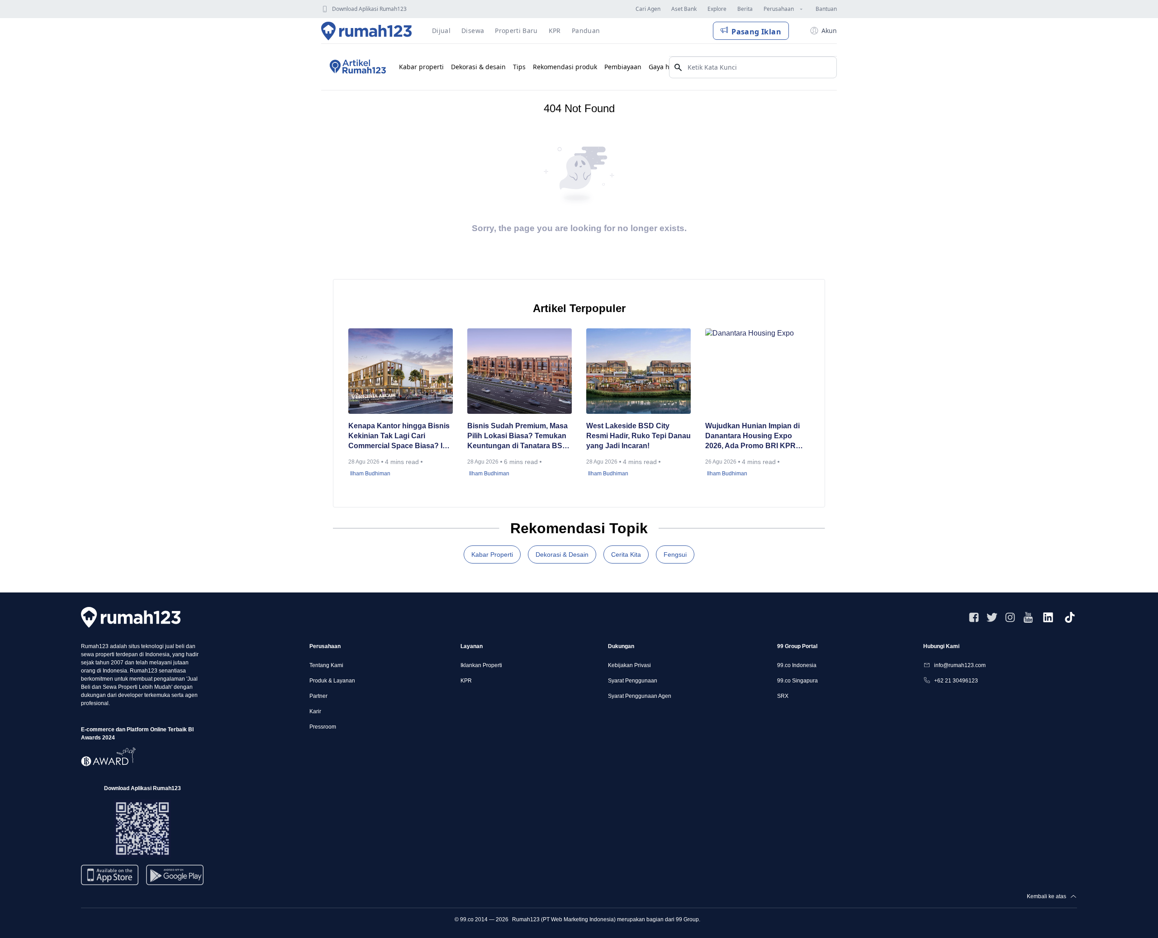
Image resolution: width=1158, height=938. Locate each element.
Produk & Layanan (332, 680)
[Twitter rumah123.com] (992, 617)
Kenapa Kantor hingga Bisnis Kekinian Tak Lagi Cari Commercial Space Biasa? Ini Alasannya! (399, 436)
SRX (782, 696)
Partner (318, 696)
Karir (315, 711)
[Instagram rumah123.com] (1010, 617)
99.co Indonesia (796, 665)
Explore (716, 9)
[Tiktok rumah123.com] (1070, 617)
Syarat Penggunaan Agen (639, 696)
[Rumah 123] (366, 30)
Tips (519, 66)
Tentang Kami (326, 665)
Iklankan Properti (481, 665)
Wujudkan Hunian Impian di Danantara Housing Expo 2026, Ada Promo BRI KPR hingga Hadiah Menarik (752, 436)
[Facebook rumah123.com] (973, 617)
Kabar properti (421, 66)
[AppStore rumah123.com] (109, 875)
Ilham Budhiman (370, 473)
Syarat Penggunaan (632, 680)
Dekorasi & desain (478, 66)
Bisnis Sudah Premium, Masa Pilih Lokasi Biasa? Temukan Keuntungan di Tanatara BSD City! (517, 436)
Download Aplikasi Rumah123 (369, 9)
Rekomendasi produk (565, 66)
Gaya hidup (666, 66)
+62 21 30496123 (956, 680)
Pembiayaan (622, 66)
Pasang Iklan (756, 32)
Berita (745, 9)
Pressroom (322, 727)
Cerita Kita (626, 554)
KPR (466, 680)
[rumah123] (130, 617)
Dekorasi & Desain (562, 554)
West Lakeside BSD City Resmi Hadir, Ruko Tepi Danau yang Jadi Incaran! (638, 436)
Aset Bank (684, 9)
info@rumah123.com (960, 665)
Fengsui (675, 554)
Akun (829, 30)
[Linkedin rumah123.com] (1048, 617)
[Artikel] (356, 67)
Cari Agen (648, 9)
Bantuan (826, 9)
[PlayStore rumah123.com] (175, 878)
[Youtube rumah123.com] (1028, 617)
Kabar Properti (492, 554)
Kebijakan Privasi (629, 665)
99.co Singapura (797, 680)
